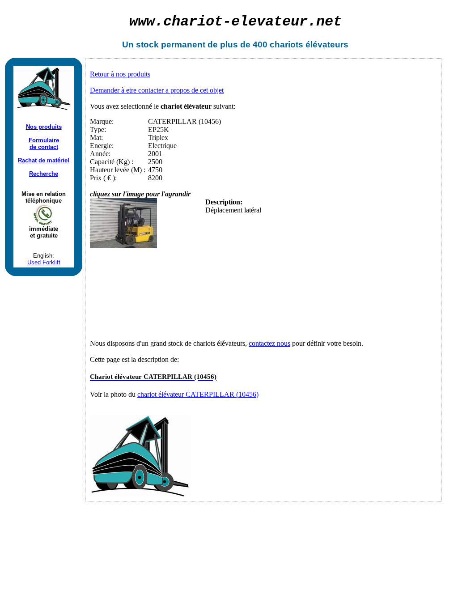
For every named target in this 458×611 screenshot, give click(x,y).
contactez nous (269, 343)
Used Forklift (43, 262)
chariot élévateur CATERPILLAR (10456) (198, 394)
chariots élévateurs (309, 44)
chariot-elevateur (235, 21)
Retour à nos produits (120, 74)
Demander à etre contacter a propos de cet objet (157, 90)
